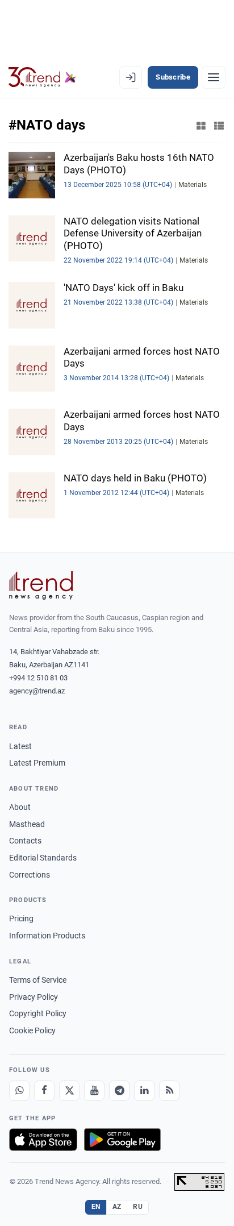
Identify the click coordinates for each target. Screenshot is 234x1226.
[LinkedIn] (144, 1090)
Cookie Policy (32, 1030)
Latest (20, 746)
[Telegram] (119, 1090)
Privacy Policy (33, 996)
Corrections (29, 874)
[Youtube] (94, 1090)
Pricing (21, 918)
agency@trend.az (37, 691)
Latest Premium (37, 762)
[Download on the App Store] (43, 1139)
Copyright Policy (37, 1013)
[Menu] (213, 77)
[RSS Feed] (169, 1090)
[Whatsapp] (19, 1090)
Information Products (47, 935)
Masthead (27, 824)
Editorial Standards (43, 857)
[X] (69, 1090)
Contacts (25, 840)
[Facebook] (44, 1090)
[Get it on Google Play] (122, 1139)
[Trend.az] (42, 77)
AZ (117, 1207)
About (20, 807)
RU (138, 1207)
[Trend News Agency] (41, 585)
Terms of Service (37, 979)
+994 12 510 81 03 (38, 678)
